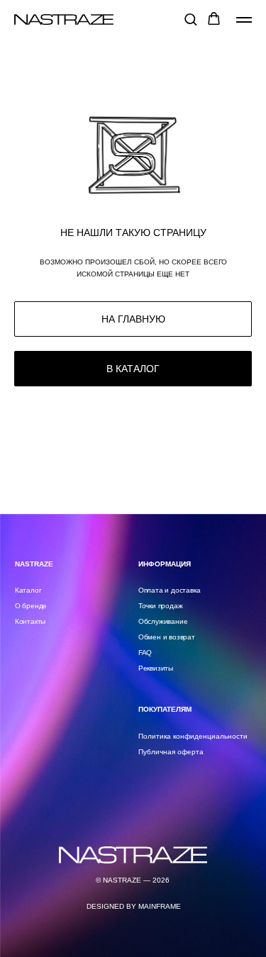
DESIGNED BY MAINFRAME (134, 906)
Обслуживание (163, 621)
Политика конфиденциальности (193, 736)
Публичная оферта (171, 752)
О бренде (31, 606)
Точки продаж (160, 606)
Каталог (28, 590)
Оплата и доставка (169, 590)
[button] (190, 19)
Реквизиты (155, 668)
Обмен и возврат (166, 637)
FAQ (145, 652)
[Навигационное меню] (244, 20)
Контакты (30, 621)
